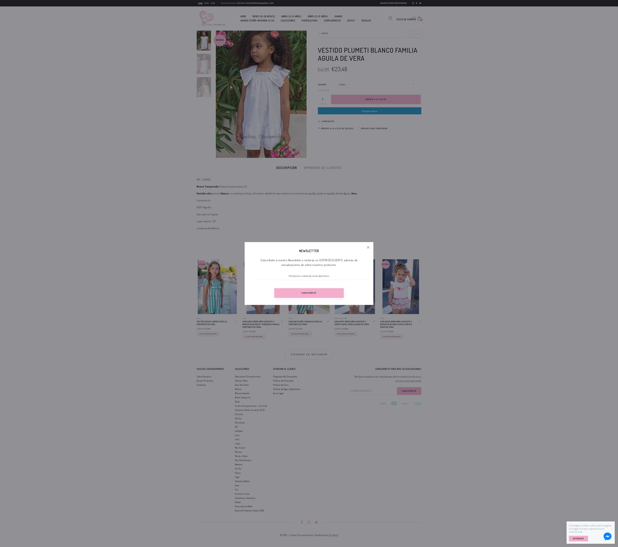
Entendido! (578, 538)
